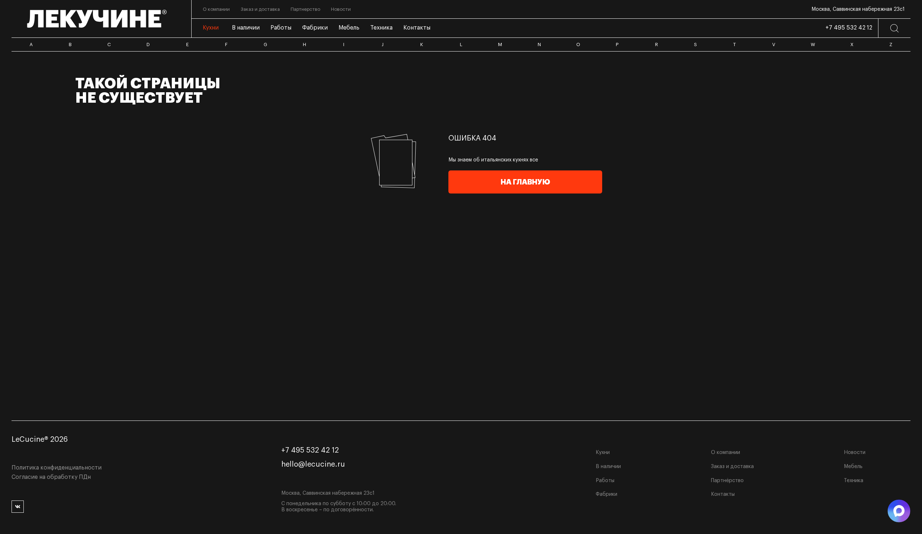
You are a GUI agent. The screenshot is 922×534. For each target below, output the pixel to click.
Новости (854, 452)
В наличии (608, 466)
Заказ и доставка (732, 466)
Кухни (603, 452)
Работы (605, 480)
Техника (853, 480)
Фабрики (606, 494)
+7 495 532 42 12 (848, 28)
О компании (725, 452)
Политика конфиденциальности (57, 468)
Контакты (723, 494)
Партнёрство (727, 480)
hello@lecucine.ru (313, 464)
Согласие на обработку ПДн (51, 477)
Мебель (853, 466)
